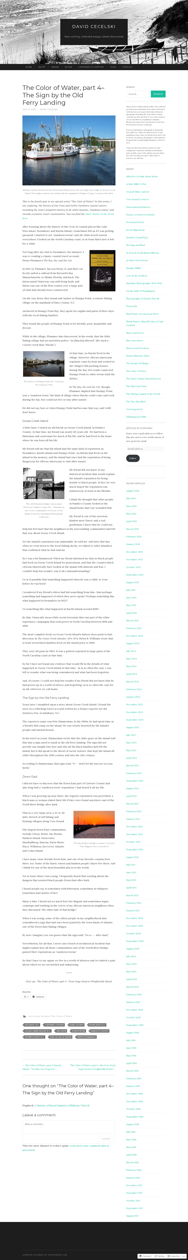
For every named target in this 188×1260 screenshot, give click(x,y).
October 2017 (133, 1200)
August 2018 (132, 1124)
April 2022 (131, 796)
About (41, 67)
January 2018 (133, 1177)
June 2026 (131, 506)
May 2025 (131, 605)
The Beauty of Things (137, 363)
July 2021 (130, 864)
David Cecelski (94, 26)
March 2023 (132, 765)
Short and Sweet (135, 332)
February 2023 (133, 773)
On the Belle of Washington (140, 291)
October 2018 (133, 1109)
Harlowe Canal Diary (137, 237)
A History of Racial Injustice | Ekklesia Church (62, 1105)
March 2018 (132, 1162)
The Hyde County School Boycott (143, 378)
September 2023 (135, 719)
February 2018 (133, 1170)
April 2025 (131, 613)
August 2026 (132, 490)
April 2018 (131, 1154)
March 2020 (132, 986)
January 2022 (133, 819)
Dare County (77, 1025)
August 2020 (132, 948)
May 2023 (131, 750)
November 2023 (134, 712)
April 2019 (131, 1063)
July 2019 (130, 1040)
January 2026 (133, 544)
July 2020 (131, 956)
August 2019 (132, 1032)
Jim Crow (61, 1031)
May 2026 (131, 513)
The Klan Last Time (136, 386)
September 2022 (135, 780)
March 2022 (132, 803)
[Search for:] (146, 94)
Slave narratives (134, 340)
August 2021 (132, 857)
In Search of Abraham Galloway (142, 252)
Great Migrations (135, 230)
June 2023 (131, 742)
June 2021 (131, 872)
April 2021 (131, 887)
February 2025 (133, 628)
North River (78, 1031)
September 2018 (134, 1116)
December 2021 (134, 826)
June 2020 (131, 964)
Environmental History (138, 207)
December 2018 (134, 1093)
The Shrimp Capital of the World (143, 394)
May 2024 (131, 666)
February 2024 (134, 689)
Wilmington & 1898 (136, 416)
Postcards (131, 306)
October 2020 (133, 933)
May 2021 (131, 880)
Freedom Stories (135, 222)
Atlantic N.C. (32, 1025)
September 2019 (134, 1025)
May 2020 (131, 971)
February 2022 (133, 811)
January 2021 (133, 910)
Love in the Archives (39, 1016)
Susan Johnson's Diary (137, 355)
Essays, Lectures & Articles (140, 214)
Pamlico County (100, 1031)
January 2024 (133, 696)
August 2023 (132, 727)
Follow (132, 458)
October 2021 (133, 841)
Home (28, 67)
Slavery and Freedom (137, 348)
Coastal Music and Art (137, 191)
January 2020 (133, 1002)
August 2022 (132, 788)
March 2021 (132, 895)
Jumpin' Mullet (133, 268)
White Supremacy (86, 1037)
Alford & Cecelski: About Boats (142, 176)
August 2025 (132, 582)
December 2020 (134, 918)
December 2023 (134, 704)
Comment (106, 1138)
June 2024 (131, 658)
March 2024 (132, 681)
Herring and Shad (135, 245)
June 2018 (131, 1139)
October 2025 (133, 567)
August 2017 (132, 1215)
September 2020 (135, 941)
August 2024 (132, 643)
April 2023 (131, 758)
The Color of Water (61, 1016)
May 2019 (131, 1055)
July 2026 (131, 498)
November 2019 (134, 1009)
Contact (127, 67)
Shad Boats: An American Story (142, 313)
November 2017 (134, 1193)
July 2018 (130, 1131)
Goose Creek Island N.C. (38, 1031)
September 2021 (134, 849)
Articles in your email (139, 428)
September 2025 (134, 574)
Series (55, 67)
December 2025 (134, 551)
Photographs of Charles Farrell (142, 298)
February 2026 (133, 536)
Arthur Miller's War (136, 184)
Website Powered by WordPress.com (44, 1255)
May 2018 (131, 1147)
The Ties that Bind (135, 401)
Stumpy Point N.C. (34, 1037)
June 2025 (131, 597)
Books (68, 67)
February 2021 (133, 903)
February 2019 (133, 1078)
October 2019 (133, 1017)
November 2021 (134, 834)
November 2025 (134, 559)
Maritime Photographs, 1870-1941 (144, 283)
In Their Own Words (137, 260)
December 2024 (134, 635)
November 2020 (134, 925)
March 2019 (132, 1070)
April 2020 (131, 979)
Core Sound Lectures (137, 199)
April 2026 (131, 521)
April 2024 (131, 674)
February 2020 (134, 994)
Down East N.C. (97, 1025)
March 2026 (132, 529)
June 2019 (131, 1048)
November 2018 (134, 1101)
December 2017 (134, 1185)
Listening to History (91, 67)
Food (113, 67)
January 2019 (133, 1086)
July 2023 (131, 735)
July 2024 (131, 651)
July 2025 (130, 590)
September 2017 (134, 1208)
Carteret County (54, 1025)
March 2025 (132, 620)
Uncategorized (134, 409)
